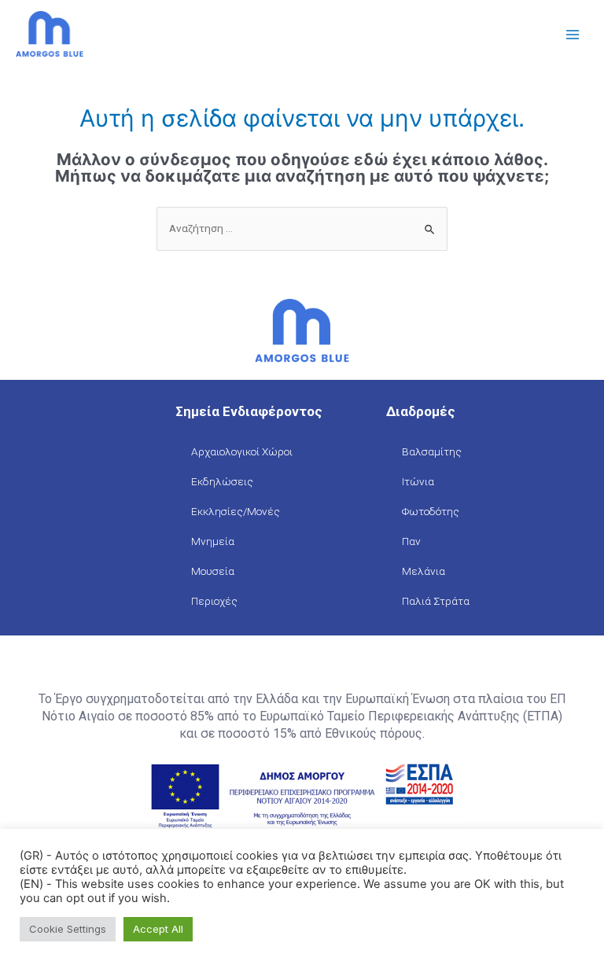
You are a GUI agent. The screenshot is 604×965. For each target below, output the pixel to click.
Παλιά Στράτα (436, 601)
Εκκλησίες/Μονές (235, 511)
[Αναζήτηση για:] (302, 228)
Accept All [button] (158, 929)
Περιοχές (214, 601)
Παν (411, 541)
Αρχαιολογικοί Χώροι (242, 451)
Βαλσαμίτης (432, 451)
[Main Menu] (573, 35)
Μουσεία (212, 571)
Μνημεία (212, 541)
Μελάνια (423, 571)
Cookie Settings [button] (67, 929)
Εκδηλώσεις (222, 481)
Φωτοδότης (430, 511)
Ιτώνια (418, 481)
